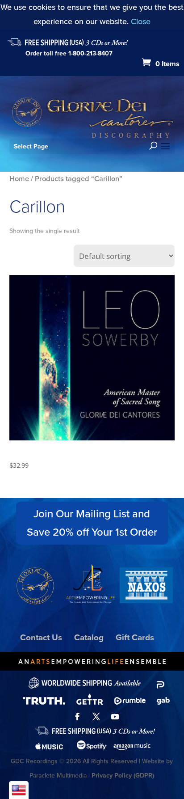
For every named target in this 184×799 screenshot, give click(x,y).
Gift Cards (135, 637)
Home (19, 178)
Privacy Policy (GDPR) (123, 775)
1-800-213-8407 (90, 53)
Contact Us (41, 637)
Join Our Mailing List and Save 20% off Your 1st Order (92, 523)
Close (141, 21)
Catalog (89, 637)
